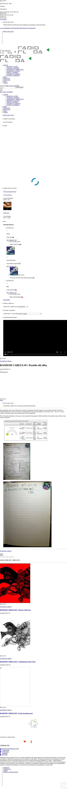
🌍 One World (6, 212)
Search (19, 87)
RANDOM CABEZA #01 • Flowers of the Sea (15, 610)
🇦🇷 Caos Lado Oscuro (7, 194)
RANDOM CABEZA (6, 361)
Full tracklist (6, 299)
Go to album (3, 19)
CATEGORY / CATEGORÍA (11, 313)
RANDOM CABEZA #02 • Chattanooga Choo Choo (17, 662)
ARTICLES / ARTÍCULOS (10, 306)
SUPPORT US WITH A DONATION (17, 28)
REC (13, 85)
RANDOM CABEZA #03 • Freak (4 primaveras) (16, 713)
